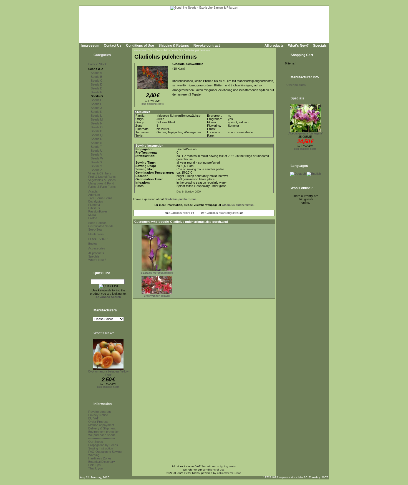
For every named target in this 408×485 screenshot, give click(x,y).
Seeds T (96, 146)
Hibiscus (94, 208)
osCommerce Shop (229, 472)
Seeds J (96, 107)
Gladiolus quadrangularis (222, 212)
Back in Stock (97, 64)
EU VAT (93, 418)
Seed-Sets (95, 229)
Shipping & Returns (173, 46)
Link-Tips (94, 465)
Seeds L (96, 115)
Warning (93, 455)
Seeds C (96, 80)
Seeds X (96, 162)
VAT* (198, 466)
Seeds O (97, 127)
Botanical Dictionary (101, 461)
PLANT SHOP (97, 239)
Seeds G (97, 96)
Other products (296, 84)
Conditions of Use (140, 46)
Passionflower (97, 211)
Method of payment (101, 425)
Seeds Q (97, 135)
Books (92, 243)
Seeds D (96, 84)
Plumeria (94, 204)
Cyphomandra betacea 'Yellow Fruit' (108, 373)
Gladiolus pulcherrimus (197, 50)
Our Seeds (95, 441)
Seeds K (96, 111)
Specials (320, 46)
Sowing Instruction (100, 448)
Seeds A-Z (95, 69)
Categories (102, 55)
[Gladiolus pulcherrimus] (152, 89)
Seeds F (96, 92)
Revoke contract (206, 46)
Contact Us (113, 46)
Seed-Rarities (97, 222)
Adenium (94, 194)
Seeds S (96, 142)
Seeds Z (96, 170)
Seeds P (96, 131)
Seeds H (96, 100)
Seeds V (96, 154)
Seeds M (97, 119)
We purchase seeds (101, 435)
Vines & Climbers (99, 173)
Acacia (92, 191)
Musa (92, 214)
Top (150, 50)
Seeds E (96, 88)
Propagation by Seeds (103, 445)
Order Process (98, 421)
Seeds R (96, 139)
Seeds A (96, 72)
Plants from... (97, 234)
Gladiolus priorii (179, 212)
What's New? (298, 46)
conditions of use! (214, 469)
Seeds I (96, 104)
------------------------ (101, 438)
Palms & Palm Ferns (102, 186)
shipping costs (226, 466)
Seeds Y (96, 166)
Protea (92, 218)
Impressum (90, 46)
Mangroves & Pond (101, 183)
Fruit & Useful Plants (102, 176)
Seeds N (96, 123)
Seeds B (96, 76)
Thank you (95, 468)
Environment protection (103, 431)
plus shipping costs (108, 387)
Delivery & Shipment (101, 428)
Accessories (96, 248)
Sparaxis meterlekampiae (157, 272)
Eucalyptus (95, 201)
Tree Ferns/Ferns (100, 198)
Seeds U (96, 150)
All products (274, 46)
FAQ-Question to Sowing (105, 451)
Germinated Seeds (101, 226)
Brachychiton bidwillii (157, 295)
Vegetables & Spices (102, 180)
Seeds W (97, 158)
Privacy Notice (98, 415)
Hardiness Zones (100, 458)
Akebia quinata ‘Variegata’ (305, 133)
